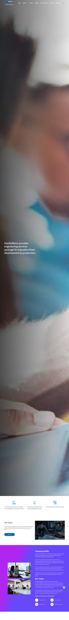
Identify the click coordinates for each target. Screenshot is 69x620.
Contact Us (58, 3)
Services (25, 3)
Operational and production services (55, 507)
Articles (51, 3)
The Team (31, 3)
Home (19, 3)
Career (36, 3)
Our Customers (43, 3)
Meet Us (9, 534)
